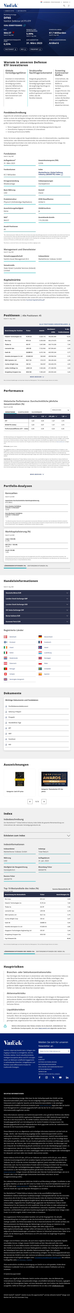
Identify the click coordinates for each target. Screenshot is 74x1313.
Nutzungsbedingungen (47, 1064)
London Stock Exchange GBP (17, 599)
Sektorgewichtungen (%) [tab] (37, 566)
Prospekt (35, 49)
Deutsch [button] (66, 2)
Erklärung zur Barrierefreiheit (50, 1067)
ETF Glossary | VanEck (24, 1260)
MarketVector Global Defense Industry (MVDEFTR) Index (50, 173)
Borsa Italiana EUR (13, 616)
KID (22, 49)
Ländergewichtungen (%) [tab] (15, 566)
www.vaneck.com (60, 441)
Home (40, 1057)
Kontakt (41, 1059)
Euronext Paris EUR (13, 622)
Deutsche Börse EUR (13, 593)
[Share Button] (64, 5)
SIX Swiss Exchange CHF (15, 610)
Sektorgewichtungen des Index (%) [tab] (50, 951)
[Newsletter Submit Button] (68, 1051)
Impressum (42, 1071)
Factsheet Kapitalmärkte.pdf (35, 300)
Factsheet (9, 49)
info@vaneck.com (58, 1286)
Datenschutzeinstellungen (49, 1074)
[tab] (37, 835)
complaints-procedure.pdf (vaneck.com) (48, 1257)
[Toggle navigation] (68, 5)
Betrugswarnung (45, 1069)
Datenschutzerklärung (47, 1062)
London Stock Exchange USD (17, 604)
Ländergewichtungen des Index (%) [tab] (19, 951)
